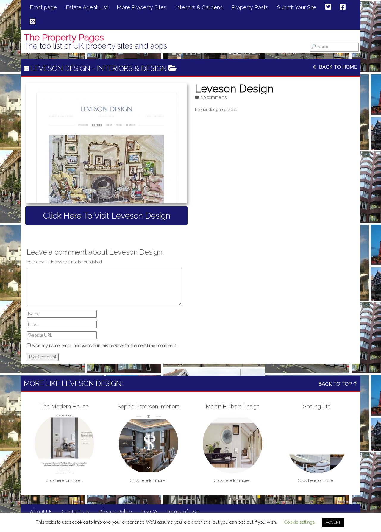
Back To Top (335, 384)
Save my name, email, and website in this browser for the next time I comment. (104, 345)
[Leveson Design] (106, 143)
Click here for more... (64, 480)
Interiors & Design (132, 68)
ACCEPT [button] (333, 522)
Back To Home (337, 67)
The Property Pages (64, 37)
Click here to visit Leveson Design (106, 216)
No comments (213, 97)
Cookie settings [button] (299, 522)
